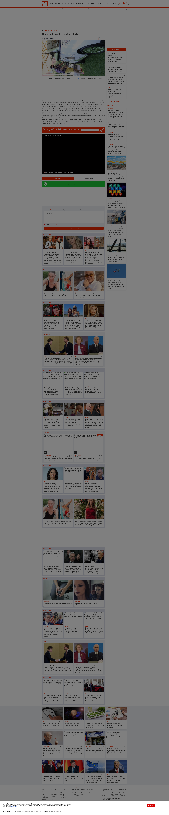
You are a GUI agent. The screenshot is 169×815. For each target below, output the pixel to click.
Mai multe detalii (14, 806)
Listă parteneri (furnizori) (77, 809)
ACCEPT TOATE (151, 805)
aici (65, 809)
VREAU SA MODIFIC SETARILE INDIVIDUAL (151, 810)
